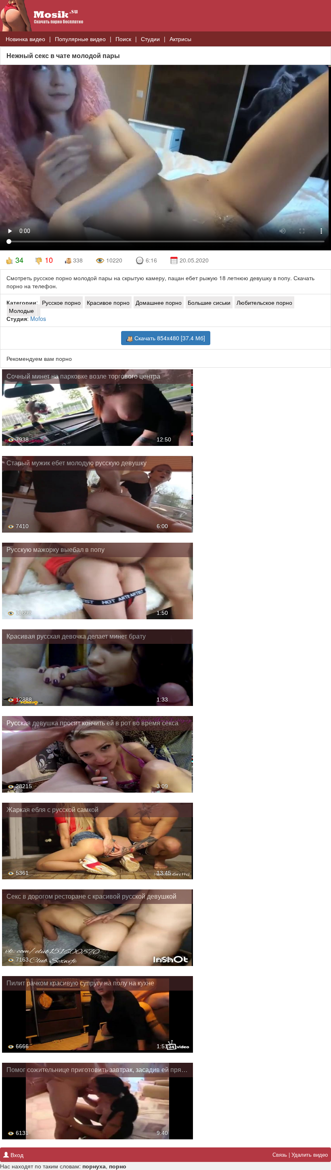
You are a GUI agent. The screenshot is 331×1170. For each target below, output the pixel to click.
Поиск (123, 39)
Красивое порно (108, 302)
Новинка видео (25, 39)
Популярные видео (80, 39)
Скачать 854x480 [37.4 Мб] (169, 338)
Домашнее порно (159, 302)
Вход (16, 1155)
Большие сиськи (209, 302)
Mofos (38, 318)
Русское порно (61, 302)
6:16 (151, 260)
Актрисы (180, 39)
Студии (150, 39)
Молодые (21, 310)
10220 (113, 260)
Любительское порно (264, 302)
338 (77, 260)
